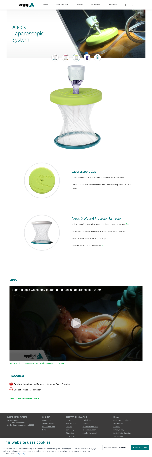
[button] (76, 323)
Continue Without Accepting (115, 447)
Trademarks (118, 436)
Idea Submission (48, 426)
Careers (79, 4)
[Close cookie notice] (149, 441)
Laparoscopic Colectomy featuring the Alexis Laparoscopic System (37, 363)
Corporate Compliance (122, 420)
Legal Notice (118, 423)
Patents (116, 426)
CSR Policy (70, 430)
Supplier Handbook (90, 433)
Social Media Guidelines (122, 433)
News (44, 430)
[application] (76, 323)
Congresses (70, 436)
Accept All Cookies (140, 447)
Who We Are (62, 4)
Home (45, 4)
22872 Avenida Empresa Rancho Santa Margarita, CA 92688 (20, 423)
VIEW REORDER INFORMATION (24, 398)
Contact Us (46, 420)
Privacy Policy (118, 430)
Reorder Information (90, 426)
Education (95, 4)
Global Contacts (48, 423)
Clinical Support (88, 420)
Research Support (89, 430)
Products (112, 4)
